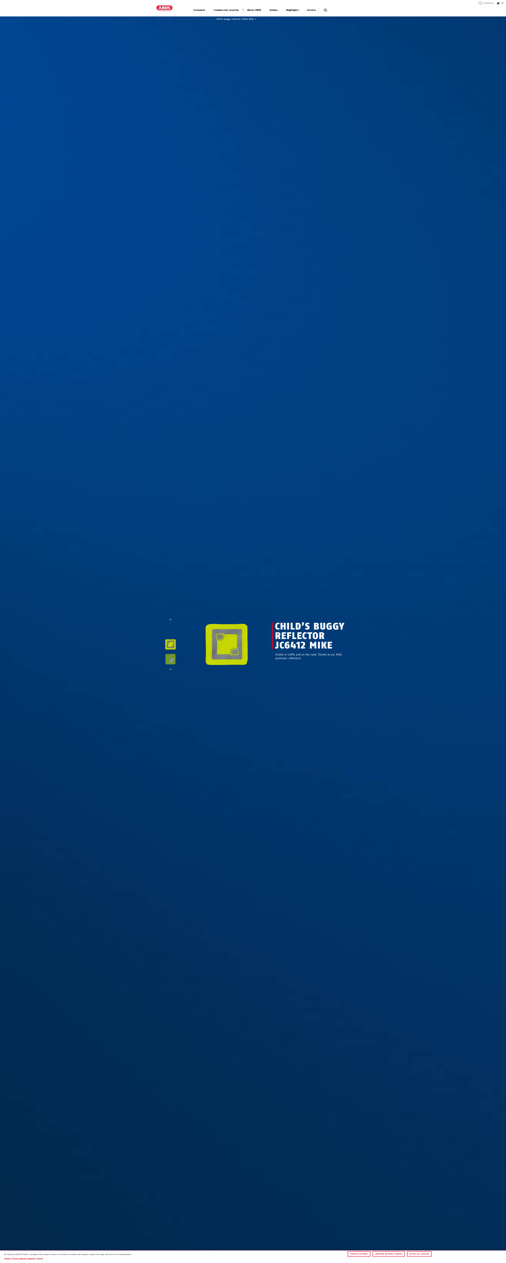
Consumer (199, 10)
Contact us (488, 3)
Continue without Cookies (389, 1254)
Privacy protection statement (24, 1259)
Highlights (292, 10)
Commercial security (226, 10)
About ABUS (254, 10)
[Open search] (325, 11)
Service (311, 10)
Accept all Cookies (419, 1254)
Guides (274, 10)
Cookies (7, 1259)
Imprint (40, 1259)
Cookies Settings (359, 1254)
